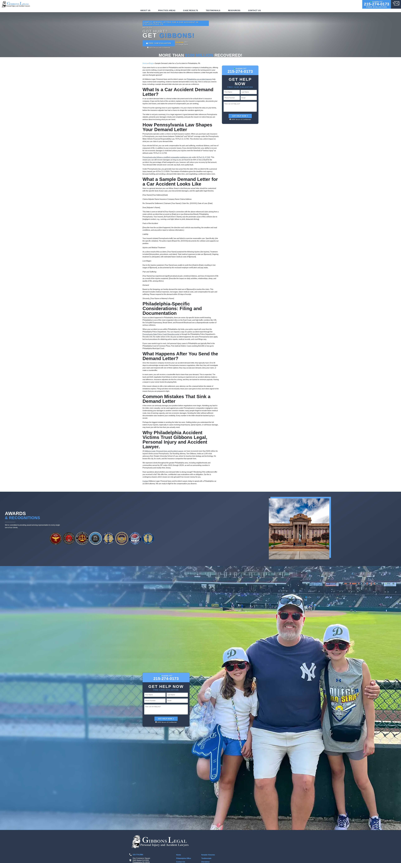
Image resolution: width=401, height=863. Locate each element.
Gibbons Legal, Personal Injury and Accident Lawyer (164, 451)
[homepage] (16, 4)
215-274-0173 (376, 4)
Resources (234, 10)
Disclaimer (205, 862)
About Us (145, 10)
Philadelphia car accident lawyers (199, 79)
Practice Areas (166, 10)
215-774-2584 (138, 854)
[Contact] (396, 3)
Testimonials (213, 10)
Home (145, 63)
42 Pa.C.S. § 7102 (203, 157)
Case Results (190, 10)
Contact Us (254, 10)
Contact (145, 481)
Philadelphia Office (183, 858)
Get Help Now (239, 116)
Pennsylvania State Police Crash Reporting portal (161, 334)
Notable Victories (208, 855)
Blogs (151, 63)
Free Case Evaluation (160, 43)
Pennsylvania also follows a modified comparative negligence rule (167, 157)
